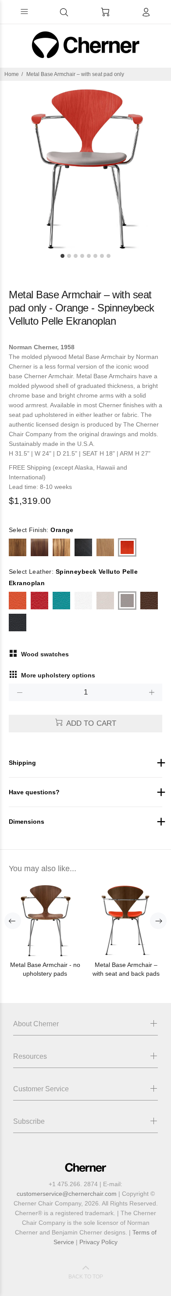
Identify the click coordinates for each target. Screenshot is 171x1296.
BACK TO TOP (85, 1277)
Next (158, 920)
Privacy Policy (98, 1241)
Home (11, 74)
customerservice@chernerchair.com (67, 1193)
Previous (12, 920)
